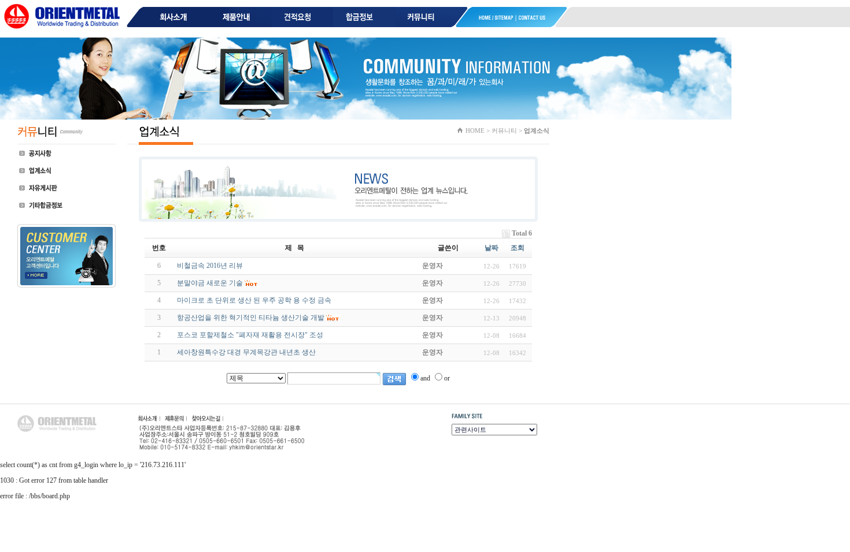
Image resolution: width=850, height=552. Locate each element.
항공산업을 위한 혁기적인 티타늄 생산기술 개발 (250, 318)
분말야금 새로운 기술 (210, 283)
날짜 (491, 248)
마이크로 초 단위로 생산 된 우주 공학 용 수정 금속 (254, 300)
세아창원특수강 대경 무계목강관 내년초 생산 (246, 352)
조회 (517, 248)
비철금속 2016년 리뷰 (210, 266)
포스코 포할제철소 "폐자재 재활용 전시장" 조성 (250, 335)
